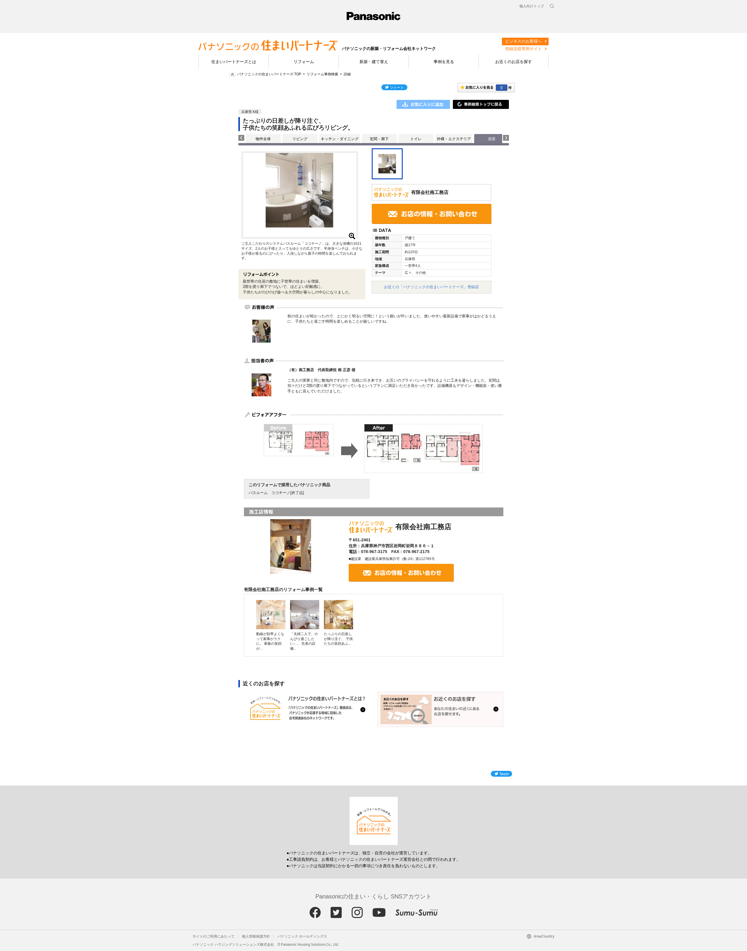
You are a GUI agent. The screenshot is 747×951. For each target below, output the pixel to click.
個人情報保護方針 (256, 936)
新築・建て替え (373, 61)
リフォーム (304, 61)
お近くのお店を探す (513, 61)
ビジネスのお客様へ (523, 41)
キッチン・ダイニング (340, 139)
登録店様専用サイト (523, 48)
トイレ (416, 139)
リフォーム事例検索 (322, 74)
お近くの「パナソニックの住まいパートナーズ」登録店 (431, 287)
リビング (300, 139)
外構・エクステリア (454, 139)
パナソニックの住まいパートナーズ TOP (269, 74)
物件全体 (263, 139)
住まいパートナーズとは (233, 61)
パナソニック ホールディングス (302, 936)
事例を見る (444, 61)
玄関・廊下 (379, 139)
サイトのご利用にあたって (214, 936)
